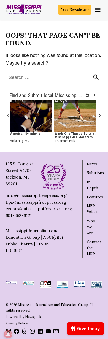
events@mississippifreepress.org (39, 208)
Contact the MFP (94, 248)
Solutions (95, 173)
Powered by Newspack (23, 316)
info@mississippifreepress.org (36, 195)
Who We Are (91, 227)
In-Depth (92, 185)
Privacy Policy (17, 323)
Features (95, 197)
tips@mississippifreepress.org (36, 202)
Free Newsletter (74, 10)
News (92, 164)
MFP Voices (92, 209)
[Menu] (98, 10)
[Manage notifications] (8, 334)
